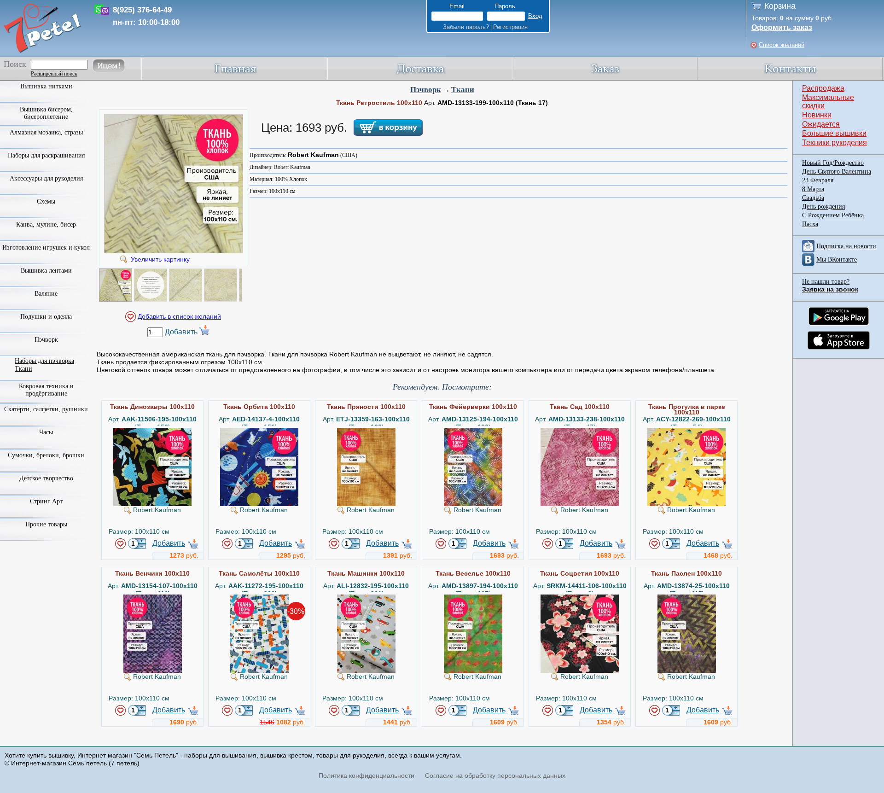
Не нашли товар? (825, 281)
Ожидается (821, 124)
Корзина (780, 6)
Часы (46, 432)
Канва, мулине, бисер (46, 224)
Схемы (46, 201)
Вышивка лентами (46, 270)
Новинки (817, 115)
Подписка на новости (846, 246)
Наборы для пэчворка (44, 360)
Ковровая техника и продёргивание (46, 390)
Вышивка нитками (46, 86)
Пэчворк (425, 89)
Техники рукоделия (834, 142)
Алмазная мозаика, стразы (46, 132)
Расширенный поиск (54, 73)
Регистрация (510, 26)
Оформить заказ (781, 27)
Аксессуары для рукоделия (46, 178)
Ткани (462, 89)
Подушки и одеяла (46, 316)
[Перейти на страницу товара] (152, 431)
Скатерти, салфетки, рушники (46, 409)
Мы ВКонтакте (836, 259)
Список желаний (781, 44)
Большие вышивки (834, 133)
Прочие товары (46, 524)
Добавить (181, 332)
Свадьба (813, 197)
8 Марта (813, 189)
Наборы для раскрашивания (46, 155)
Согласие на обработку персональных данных (495, 775)
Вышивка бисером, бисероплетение (46, 113)
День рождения (823, 206)
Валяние (46, 293)
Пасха (810, 224)
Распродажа (823, 88)
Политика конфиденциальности (366, 775)
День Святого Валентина (836, 171)
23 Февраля (817, 180)
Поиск (15, 64)
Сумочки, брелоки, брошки (46, 455)
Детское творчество (46, 478)
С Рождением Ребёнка (833, 215)
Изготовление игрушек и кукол (46, 247)
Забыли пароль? (466, 26)
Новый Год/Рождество (833, 162)
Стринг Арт (46, 501)
